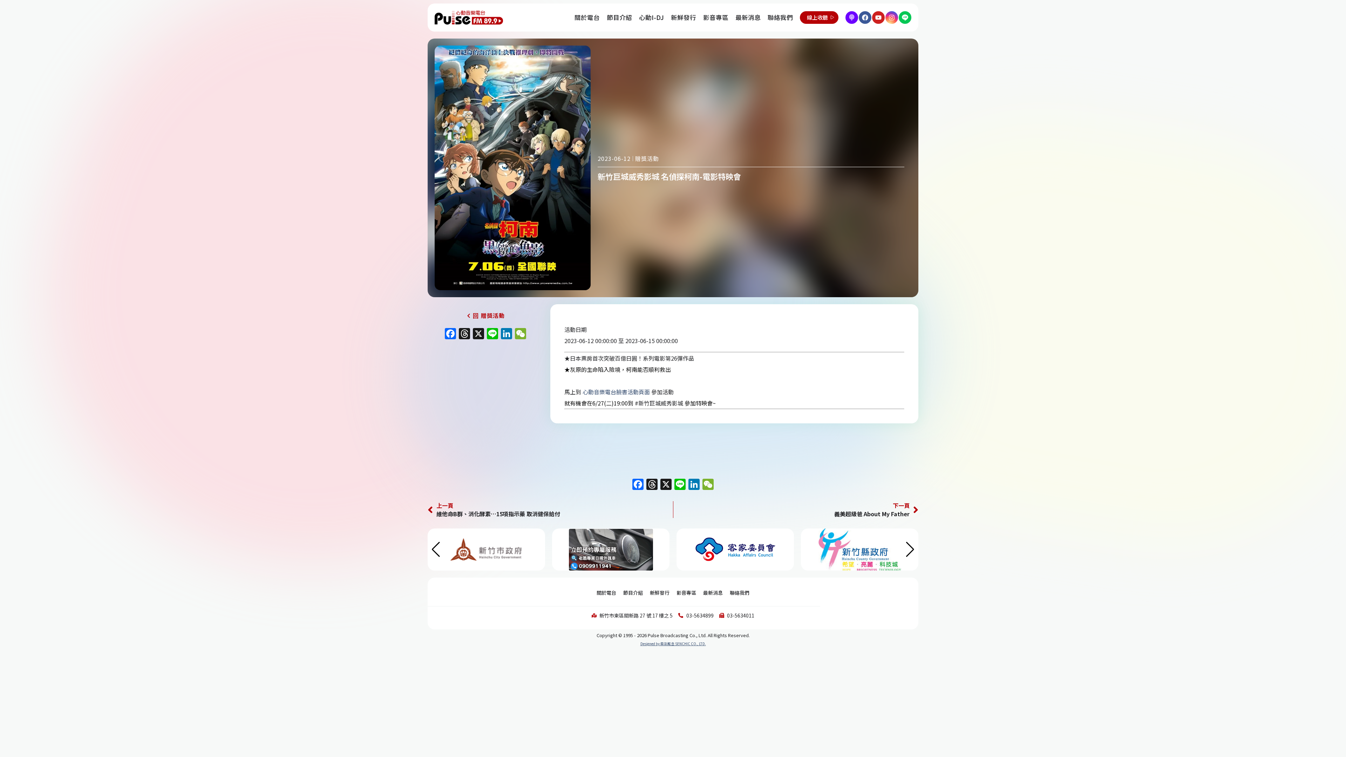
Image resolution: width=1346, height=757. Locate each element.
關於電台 (587, 17)
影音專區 (715, 17)
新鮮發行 (683, 17)
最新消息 (748, 17)
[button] (910, 549)
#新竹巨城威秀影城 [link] (659, 403)
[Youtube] (878, 17)
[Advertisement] (485, 403)
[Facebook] (865, 17)
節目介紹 (619, 17)
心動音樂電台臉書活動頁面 (616, 392)
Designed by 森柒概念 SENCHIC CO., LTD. (673, 643)
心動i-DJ (651, 17)
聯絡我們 (780, 17)
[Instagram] (891, 17)
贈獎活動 (647, 158)
